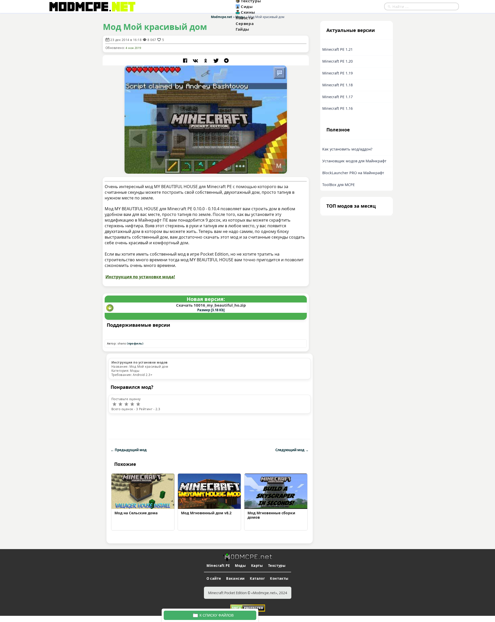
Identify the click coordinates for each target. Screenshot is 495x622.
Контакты (279, 578)
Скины (248, 12)
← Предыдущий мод (129, 450)
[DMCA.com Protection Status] (247, 607)
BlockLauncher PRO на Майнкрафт (353, 172)
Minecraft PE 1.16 (337, 108)
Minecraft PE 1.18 (337, 84)
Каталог (257, 578)
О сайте (214, 578)
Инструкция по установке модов (139, 362)
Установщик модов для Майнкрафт (354, 160)
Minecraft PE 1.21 (337, 49)
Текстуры (277, 565)
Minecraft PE (218, 565)
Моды (240, 565)
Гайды (242, 29)
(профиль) (135, 343)
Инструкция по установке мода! (140, 277)
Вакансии (235, 578)
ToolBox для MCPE (338, 184)
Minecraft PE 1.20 (337, 61)
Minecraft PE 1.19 (337, 73)
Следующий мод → (292, 450)
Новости (244, 17)
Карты (257, 565)
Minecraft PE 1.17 (337, 96)
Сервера (245, 23)
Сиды (247, 6)
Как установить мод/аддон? (347, 149)
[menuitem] (261, 6)
